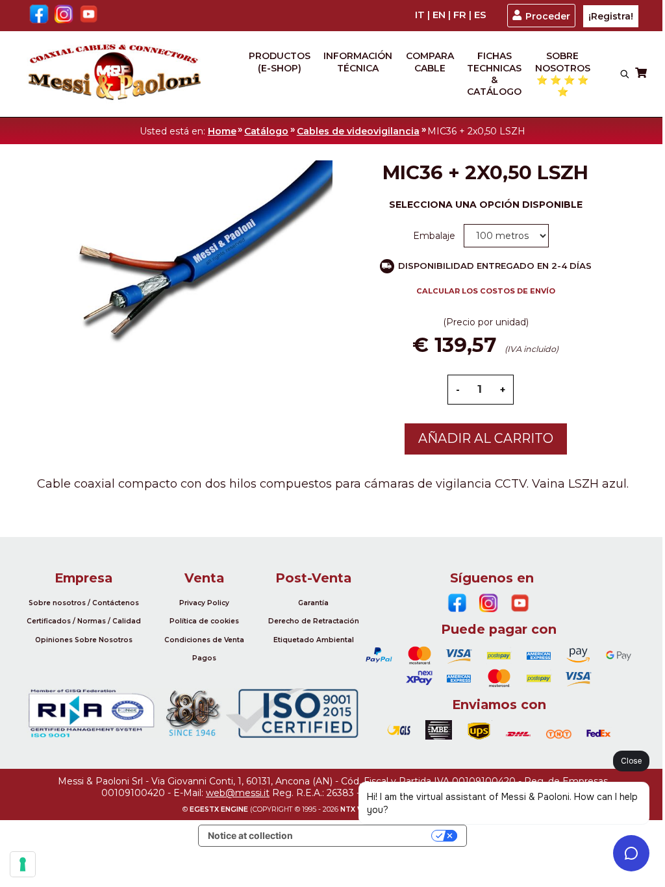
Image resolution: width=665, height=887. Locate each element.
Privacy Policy (204, 603)
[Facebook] (39, 15)
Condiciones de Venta (204, 640)
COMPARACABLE (430, 61)
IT (420, 15)
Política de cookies (204, 621)
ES (480, 15)
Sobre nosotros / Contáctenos (84, 603)
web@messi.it (238, 793)
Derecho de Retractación (313, 621)
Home (222, 131)
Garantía (313, 603)
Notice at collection (250, 835)
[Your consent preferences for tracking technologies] (22, 864)
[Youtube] (89, 15)
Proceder (547, 16)
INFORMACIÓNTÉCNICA (357, 61)
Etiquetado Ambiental (313, 640)
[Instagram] (63, 15)
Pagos (204, 658)
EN (439, 15)
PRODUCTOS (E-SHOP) (279, 61)
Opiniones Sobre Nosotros (83, 640)
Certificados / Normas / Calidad (84, 621)
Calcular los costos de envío (485, 290)
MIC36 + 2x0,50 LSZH (476, 131)
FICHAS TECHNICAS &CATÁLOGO (494, 73)
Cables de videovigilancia (358, 131)
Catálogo (266, 131)
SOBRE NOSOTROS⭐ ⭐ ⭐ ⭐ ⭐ (562, 73)
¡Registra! (610, 16)
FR (459, 15)
